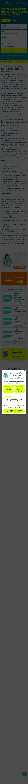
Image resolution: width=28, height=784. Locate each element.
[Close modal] (25, 371)
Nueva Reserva (8, 386)
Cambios (8, 390)
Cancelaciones (19, 386)
